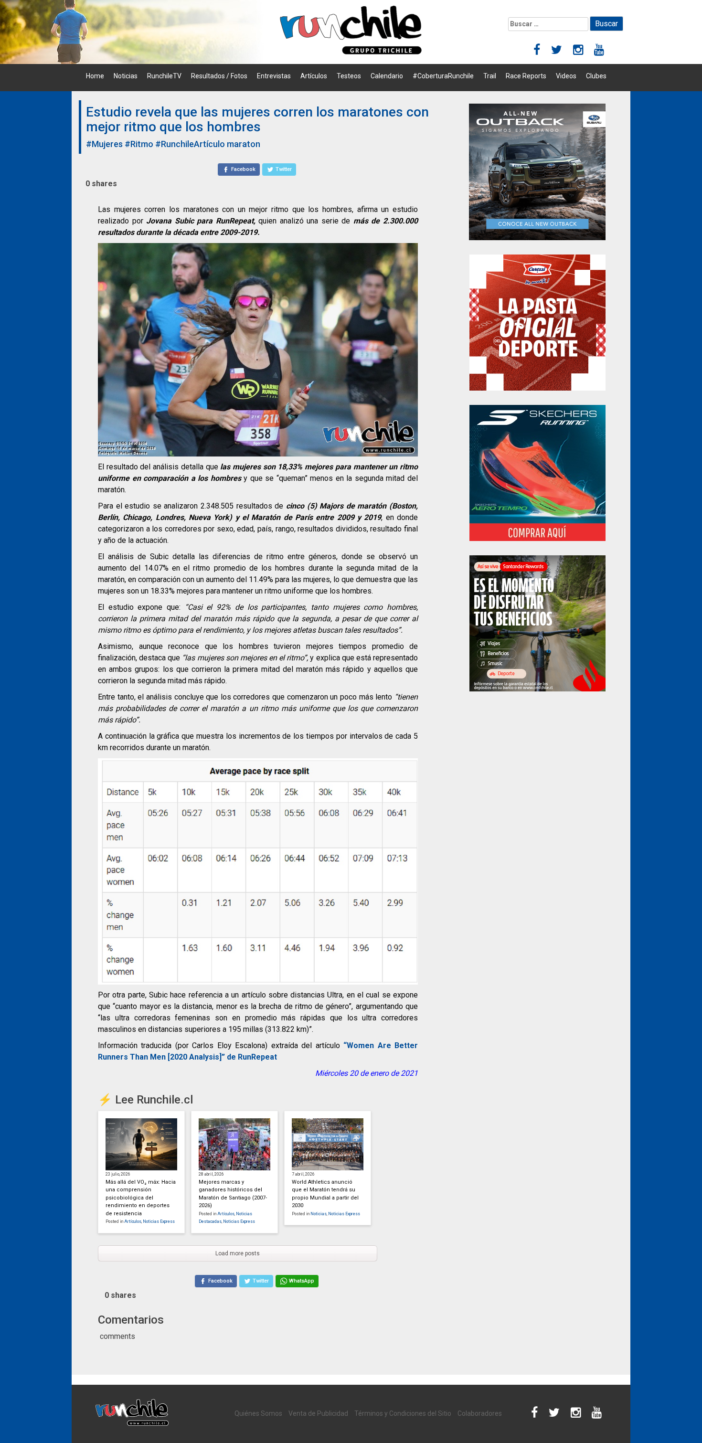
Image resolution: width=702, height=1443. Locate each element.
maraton (243, 144)
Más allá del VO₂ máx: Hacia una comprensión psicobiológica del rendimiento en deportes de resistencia (141, 1198)
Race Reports (526, 76)
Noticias (126, 76)
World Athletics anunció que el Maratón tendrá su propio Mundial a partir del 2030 (325, 1194)
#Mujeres (104, 144)
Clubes (596, 76)
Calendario (387, 76)
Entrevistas (274, 76)
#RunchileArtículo (190, 144)
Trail (489, 76)
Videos (566, 76)
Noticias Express (159, 1221)
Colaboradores (479, 1413)
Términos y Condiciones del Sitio (402, 1413)
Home (95, 76)
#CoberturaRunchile (443, 76)
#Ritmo (139, 144)
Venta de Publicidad (318, 1413)
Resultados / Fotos (219, 76)
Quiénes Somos (258, 1413)
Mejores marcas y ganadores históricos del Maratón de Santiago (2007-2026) (233, 1194)
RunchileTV (164, 76)
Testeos (349, 76)
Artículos (313, 76)
